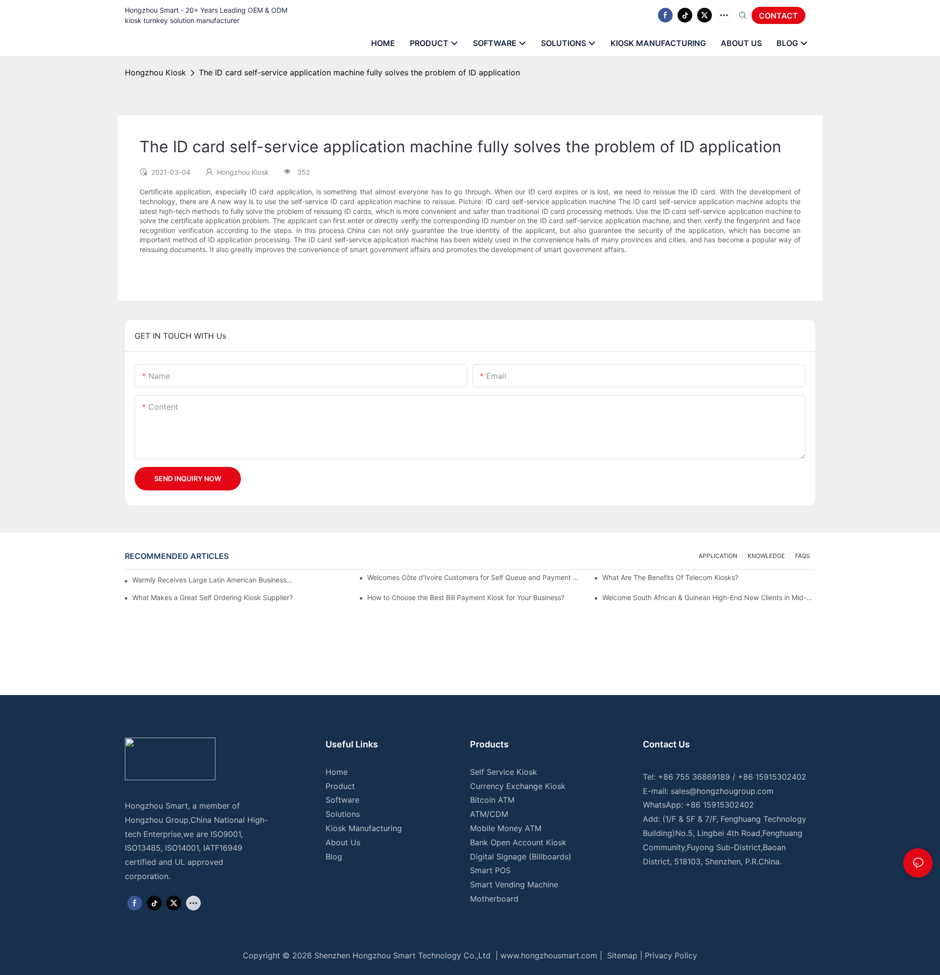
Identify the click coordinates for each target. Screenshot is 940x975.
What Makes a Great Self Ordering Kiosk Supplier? (212, 597)
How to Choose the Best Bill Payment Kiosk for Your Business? (465, 597)
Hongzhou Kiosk (155, 72)
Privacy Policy (671, 955)
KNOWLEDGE (766, 555)
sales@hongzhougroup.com (722, 791)
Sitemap (621, 955)
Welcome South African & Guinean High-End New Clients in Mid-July (708, 597)
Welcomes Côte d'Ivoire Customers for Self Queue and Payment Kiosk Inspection (473, 577)
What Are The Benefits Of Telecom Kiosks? (670, 577)
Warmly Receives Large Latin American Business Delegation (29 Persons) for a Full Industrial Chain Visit (212, 580)
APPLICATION (718, 555)
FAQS (802, 555)
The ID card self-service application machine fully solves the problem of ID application (359, 72)
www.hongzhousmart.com (548, 955)
